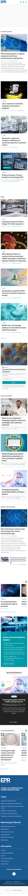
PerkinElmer (18, 498)
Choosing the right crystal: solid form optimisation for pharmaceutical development (8, 755)
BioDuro (3, 765)
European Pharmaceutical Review (10, 181)
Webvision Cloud (18, 890)
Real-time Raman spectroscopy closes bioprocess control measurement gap (13, 531)
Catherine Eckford (16, 226)
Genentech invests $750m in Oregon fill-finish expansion (13, 222)
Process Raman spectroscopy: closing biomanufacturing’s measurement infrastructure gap (18, 560)
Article (4, 101)
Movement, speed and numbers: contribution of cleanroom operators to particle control (14, 141)
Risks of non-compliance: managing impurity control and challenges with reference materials (14, 421)
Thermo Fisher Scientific (19, 464)
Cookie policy (4, 864)
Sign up (13, 382)
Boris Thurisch (14, 60)
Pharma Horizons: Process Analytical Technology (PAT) (12, 176)
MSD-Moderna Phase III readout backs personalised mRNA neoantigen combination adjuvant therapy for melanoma (14, 257)
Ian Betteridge (13, 536)
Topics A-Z (9, 882)
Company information (7, 853)
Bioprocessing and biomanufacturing (11, 803)
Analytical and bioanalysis (8, 801)
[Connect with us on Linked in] (14, 874)
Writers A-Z (17, 882)
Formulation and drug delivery (9, 813)
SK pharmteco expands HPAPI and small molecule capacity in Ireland (14, 293)
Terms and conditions (7, 858)
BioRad (23, 760)
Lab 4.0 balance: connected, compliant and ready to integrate (12, 105)
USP (16, 428)
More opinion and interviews (8, 611)
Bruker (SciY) (21, 179)
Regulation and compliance (8, 810)
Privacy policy (5, 861)
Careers (3, 855)
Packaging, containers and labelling (11, 816)
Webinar (14, 696)
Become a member (8, 664)
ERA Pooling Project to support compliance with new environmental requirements (12, 56)
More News (4, 338)
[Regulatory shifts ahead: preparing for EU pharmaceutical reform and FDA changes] (12, 722)
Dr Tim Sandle (13, 147)
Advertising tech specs (7, 832)
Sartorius (21, 110)
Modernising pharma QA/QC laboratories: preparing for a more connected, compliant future (12, 457)
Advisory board (5, 834)
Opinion (3, 599)
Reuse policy (4, 840)
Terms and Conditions (16, 386)
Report (4, 172)
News (3, 219)
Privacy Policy (5, 388)
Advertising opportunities (8, 826)
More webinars (4, 769)
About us (3, 850)
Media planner (5, 829)
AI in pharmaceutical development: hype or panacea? (9, 604)
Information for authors (7, 837)
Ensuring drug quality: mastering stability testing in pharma (13, 491)
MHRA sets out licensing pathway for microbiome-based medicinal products (14, 327)
